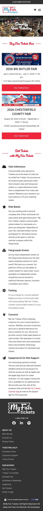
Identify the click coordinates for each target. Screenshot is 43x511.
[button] (35, 10)
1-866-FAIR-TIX (21, 418)
